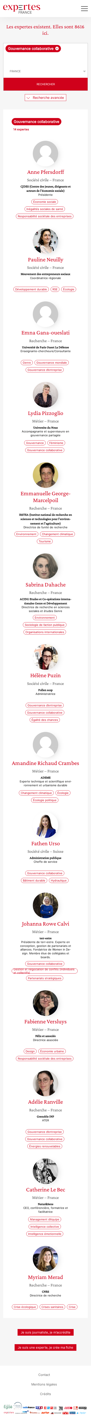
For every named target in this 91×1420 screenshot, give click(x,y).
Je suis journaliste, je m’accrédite (45, 1332)
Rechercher (46, 84)
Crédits (45, 1394)
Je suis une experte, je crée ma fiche (45, 1347)
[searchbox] (45, 58)
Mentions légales (44, 1384)
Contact (44, 1375)
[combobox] (45, 54)
